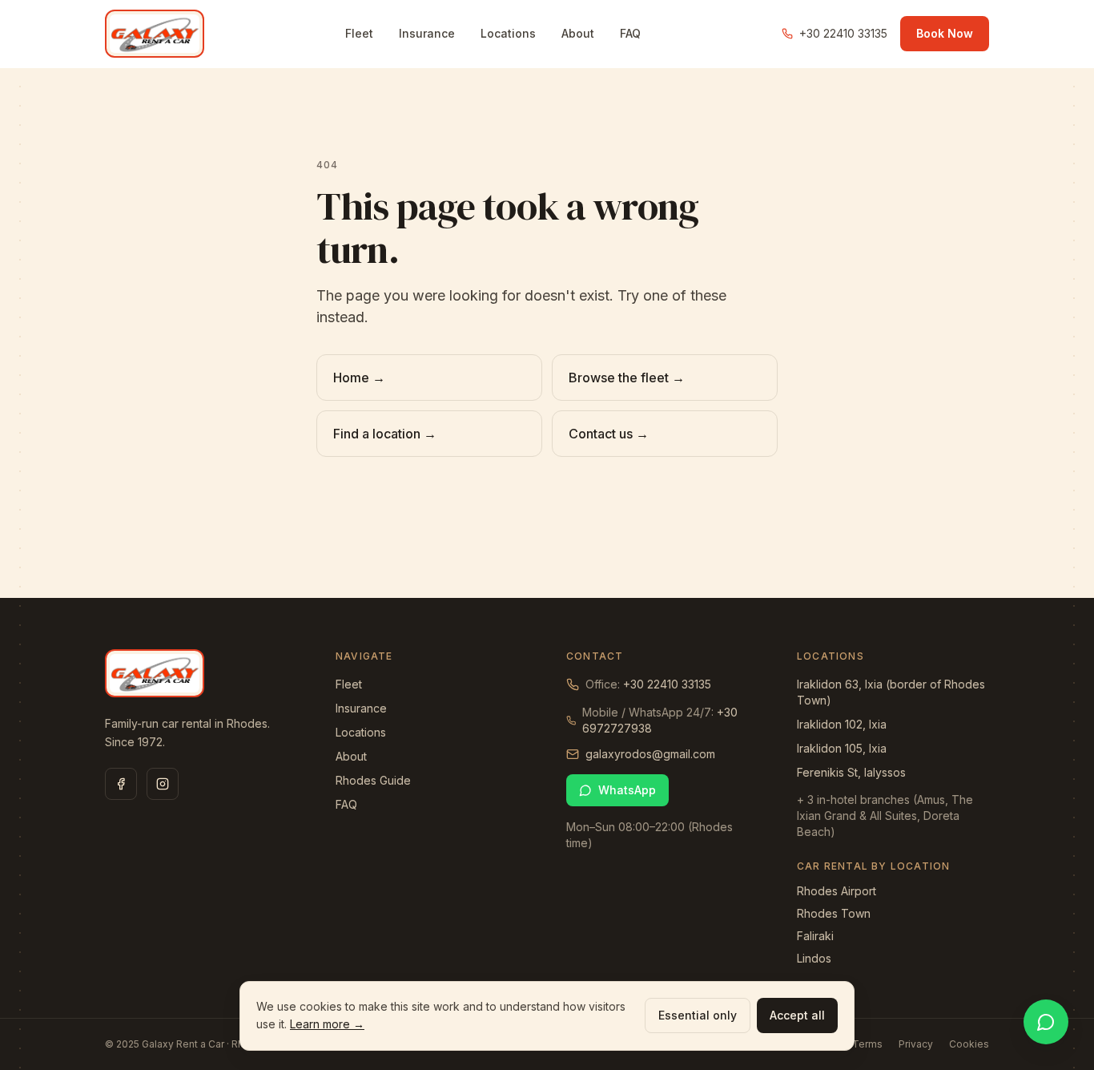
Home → (359, 377)
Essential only (697, 1015)
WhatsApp (627, 790)
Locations (508, 33)
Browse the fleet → (627, 377)
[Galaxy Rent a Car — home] (154, 34)
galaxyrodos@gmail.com (650, 754)
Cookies (969, 1044)
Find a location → (384, 434)
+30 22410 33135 (843, 33)
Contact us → (609, 434)
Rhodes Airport (836, 891)
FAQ (630, 33)
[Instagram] (163, 784)
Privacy (916, 1044)
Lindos (814, 958)
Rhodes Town (834, 913)
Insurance (427, 33)
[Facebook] (121, 784)
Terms (867, 1044)
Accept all (797, 1015)
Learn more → (327, 1024)
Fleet (359, 33)
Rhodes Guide (373, 780)
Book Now (944, 33)
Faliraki (815, 936)
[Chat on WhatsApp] (1046, 1021)
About (577, 33)
